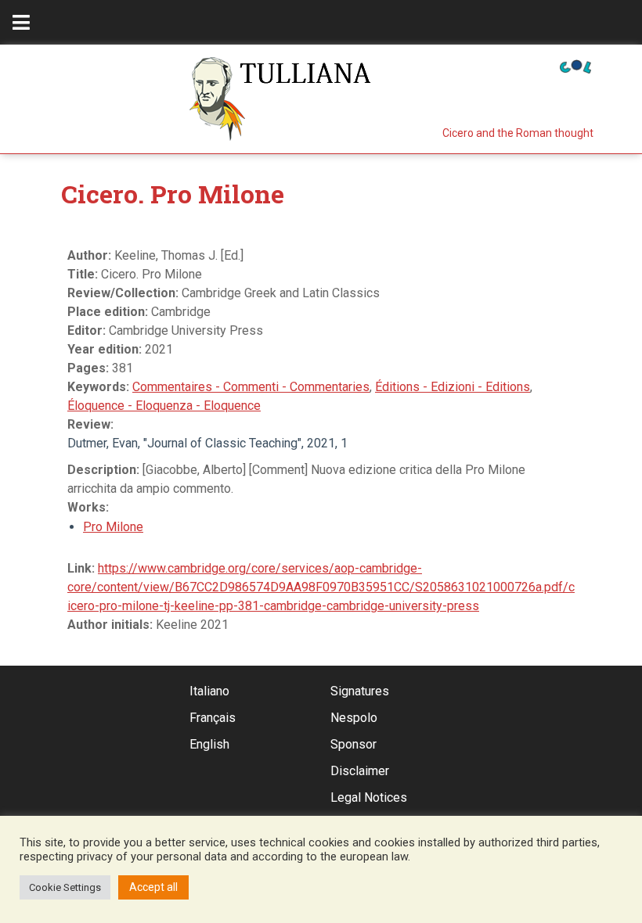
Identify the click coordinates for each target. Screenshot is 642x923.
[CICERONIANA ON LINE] (575, 65)
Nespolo (353, 717)
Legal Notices (368, 797)
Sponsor (353, 744)
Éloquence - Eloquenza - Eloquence (164, 405)
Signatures (359, 691)
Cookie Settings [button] (65, 887)
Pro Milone (113, 526)
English (209, 744)
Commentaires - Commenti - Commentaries (251, 386)
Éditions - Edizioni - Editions (452, 386)
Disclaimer (359, 770)
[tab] (21, 22)
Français (212, 717)
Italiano (209, 691)
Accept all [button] (153, 887)
